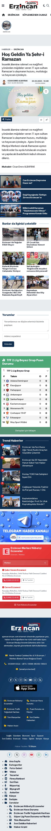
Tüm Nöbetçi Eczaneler (27, 605)
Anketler (14, 792)
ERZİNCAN (13, 15)
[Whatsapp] (35, 680)
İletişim (39, 739)
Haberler (6, 49)
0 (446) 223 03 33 (12, 580)
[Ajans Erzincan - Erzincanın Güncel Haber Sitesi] (23, 6)
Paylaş (8, 119)
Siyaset (40, 736)
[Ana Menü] (3, 6)
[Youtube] (30, 680)
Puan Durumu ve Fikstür (35, 710)
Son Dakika (7, 739)
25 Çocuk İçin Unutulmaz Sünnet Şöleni (36, 245)
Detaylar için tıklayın (25, 431)
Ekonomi (26, 736)
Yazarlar (14, 775)
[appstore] (25, 688)
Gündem (17, 736)
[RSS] (40, 680)
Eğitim (31, 739)
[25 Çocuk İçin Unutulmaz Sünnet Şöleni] (38, 234)
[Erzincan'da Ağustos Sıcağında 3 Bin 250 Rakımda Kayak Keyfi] (13, 282)
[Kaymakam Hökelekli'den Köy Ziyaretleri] (38, 282)
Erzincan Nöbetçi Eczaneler (13, 702)
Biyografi (14, 789)
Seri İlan (13, 782)
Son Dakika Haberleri (33, 718)
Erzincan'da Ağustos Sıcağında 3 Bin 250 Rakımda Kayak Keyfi (12, 292)
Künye (46, 739)
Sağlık (9, 736)
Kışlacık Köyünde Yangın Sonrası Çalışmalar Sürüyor (11, 269)
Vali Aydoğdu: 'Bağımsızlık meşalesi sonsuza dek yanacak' (37, 269)
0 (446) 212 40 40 (12, 597)
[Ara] (47, 6)
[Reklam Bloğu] (25, 527)
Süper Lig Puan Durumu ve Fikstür (32, 816)
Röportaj (14, 785)
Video (24, 739)
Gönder (8, 344)
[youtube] (31, 755)
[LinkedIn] (25, 680)
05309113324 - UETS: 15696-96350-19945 (27, 664)
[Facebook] (11, 680)
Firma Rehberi (17, 779)
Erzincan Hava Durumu (35, 702)
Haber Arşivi (12, 726)
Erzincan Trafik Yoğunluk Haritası (12, 710)
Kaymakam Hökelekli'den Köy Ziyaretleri (35, 292)
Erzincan (17, 739)
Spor (33, 736)
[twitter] (16, 755)
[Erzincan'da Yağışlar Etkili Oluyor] (13, 234)
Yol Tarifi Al (29, 580)
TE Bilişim (32, 746)
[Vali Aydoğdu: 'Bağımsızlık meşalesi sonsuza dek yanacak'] (38, 258)
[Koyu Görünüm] (44, 6)
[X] (15, 680)
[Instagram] (20, 680)
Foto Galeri (15, 768)
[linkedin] (46, 755)
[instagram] (24, 755)
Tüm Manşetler (14, 717)
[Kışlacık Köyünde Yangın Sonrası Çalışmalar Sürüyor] (13, 258)
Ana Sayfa (14, 761)
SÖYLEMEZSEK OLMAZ (34, 15)
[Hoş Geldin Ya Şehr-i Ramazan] (25, 101)
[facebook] (9, 755)
